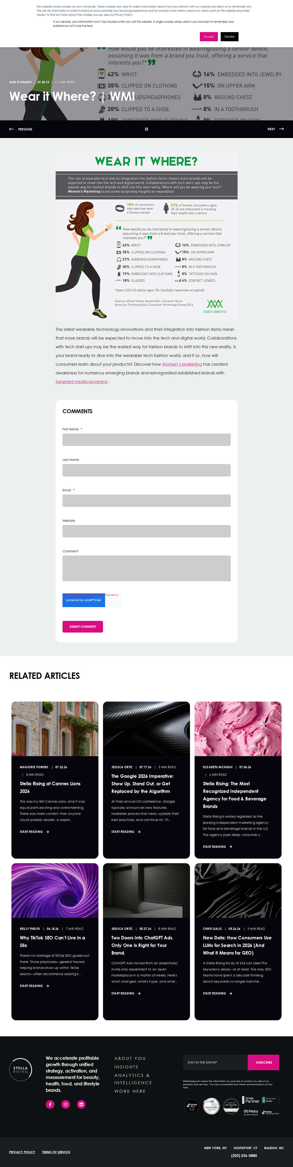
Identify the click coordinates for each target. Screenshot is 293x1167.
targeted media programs (81, 381)
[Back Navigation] (146, 129)
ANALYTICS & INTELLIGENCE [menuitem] (133, 1079)
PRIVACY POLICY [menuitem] (22, 1152)
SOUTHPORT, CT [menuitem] (245, 1148)
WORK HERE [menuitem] (130, 1091)
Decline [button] (230, 37)
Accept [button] (209, 37)
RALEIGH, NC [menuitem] (274, 1148)
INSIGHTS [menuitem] (126, 1066)
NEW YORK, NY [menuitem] (215, 1148)
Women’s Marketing (182, 364)
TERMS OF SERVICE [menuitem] (56, 1152)
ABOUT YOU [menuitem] (130, 1058)
